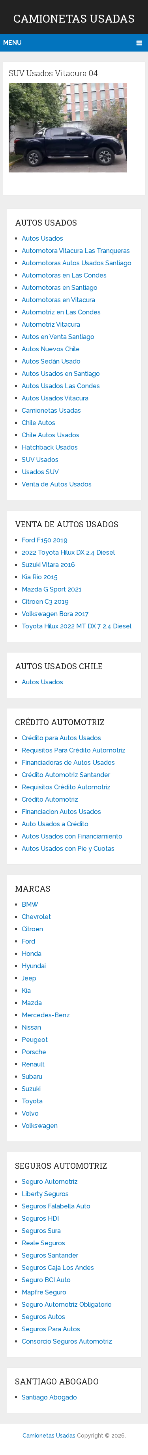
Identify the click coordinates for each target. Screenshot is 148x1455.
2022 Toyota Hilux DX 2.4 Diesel (68, 552)
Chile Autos (38, 423)
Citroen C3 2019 (45, 601)
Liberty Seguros (45, 1194)
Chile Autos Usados (50, 435)
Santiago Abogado (49, 1397)
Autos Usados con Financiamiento (72, 836)
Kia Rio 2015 (40, 577)
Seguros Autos (43, 1317)
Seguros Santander (50, 1255)
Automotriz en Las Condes (61, 312)
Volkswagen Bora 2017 (55, 614)
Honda (31, 953)
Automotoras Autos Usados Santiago (76, 263)
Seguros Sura (41, 1231)
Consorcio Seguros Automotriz (67, 1341)
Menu (12, 42)
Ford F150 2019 (44, 540)
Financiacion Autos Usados (61, 812)
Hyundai (34, 966)
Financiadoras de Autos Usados (68, 762)
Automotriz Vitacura (51, 324)
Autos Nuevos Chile (51, 349)
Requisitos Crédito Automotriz (66, 787)
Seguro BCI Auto (46, 1280)
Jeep (29, 978)
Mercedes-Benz (46, 1015)
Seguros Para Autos (51, 1329)
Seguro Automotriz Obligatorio (67, 1304)
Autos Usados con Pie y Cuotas (68, 848)
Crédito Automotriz (50, 799)
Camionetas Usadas (74, 18)
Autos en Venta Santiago (58, 337)
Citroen (32, 929)
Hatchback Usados (50, 447)
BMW (30, 904)
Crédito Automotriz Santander (66, 775)
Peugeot (35, 1039)
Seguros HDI (40, 1218)
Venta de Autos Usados (57, 484)
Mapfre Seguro (44, 1292)
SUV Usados (40, 459)
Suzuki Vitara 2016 (48, 565)
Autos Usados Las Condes (61, 386)
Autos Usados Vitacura (55, 398)
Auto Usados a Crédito (55, 824)
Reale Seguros (43, 1243)
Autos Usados (42, 238)
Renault (33, 1064)
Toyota (32, 1101)
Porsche (34, 1052)
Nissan (31, 1027)
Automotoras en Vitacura (58, 300)
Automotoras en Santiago (59, 287)
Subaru (32, 1076)
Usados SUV (40, 472)
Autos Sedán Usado (51, 361)
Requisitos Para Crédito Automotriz (74, 750)
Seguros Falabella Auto (56, 1206)
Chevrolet (36, 917)
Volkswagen (40, 1126)
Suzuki (31, 1089)
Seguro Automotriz (50, 1181)
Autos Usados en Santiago (61, 373)
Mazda (32, 1003)
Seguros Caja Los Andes (58, 1267)
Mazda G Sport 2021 (52, 589)
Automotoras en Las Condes (64, 275)
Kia (26, 990)
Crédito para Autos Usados (61, 738)
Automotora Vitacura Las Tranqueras (76, 251)
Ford (28, 941)
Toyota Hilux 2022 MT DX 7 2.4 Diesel (76, 626)
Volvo (30, 1113)
